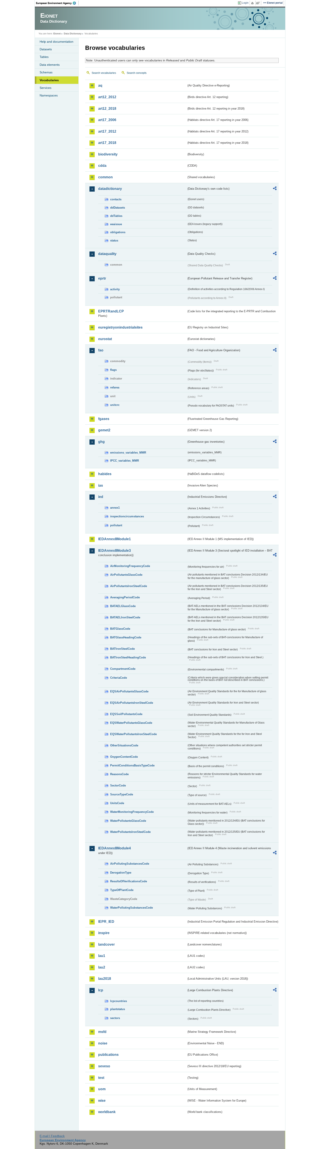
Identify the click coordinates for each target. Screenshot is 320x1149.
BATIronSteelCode (122, 648)
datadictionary (110, 189)
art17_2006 (107, 120)
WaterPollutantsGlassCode (128, 820)
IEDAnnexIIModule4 (114, 848)
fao (100, 350)
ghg (101, 442)
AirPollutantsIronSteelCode (128, 586)
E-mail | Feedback (52, 1136)
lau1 (101, 956)
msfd (102, 1032)
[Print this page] (253, 3)
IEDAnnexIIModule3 (114, 550)
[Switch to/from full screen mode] (258, 3)
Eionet (57, 33)
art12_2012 (107, 97)
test (101, 1078)
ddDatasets (117, 207)
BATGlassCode (120, 628)
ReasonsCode (119, 774)
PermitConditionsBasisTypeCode (132, 765)
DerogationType (120, 872)
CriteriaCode (118, 677)
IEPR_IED (106, 921)
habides (104, 474)
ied (100, 497)
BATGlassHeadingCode (125, 637)
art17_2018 (107, 143)
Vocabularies (49, 80)
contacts (115, 199)
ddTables (116, 216)
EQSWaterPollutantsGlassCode (131, 722)
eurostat (105, 339)
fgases (103, 419)
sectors (115, 1018)
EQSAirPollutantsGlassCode (129, 691)
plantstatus (117, 1009)
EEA (57, 3)
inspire (103, 933)
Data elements (50, 64)
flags (113, 369)
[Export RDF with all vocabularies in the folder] (274, 189)
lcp (100, 990)
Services (45, 87)
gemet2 (104, 430)
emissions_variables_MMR (128, 452)
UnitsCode (117, 803)
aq (100, 85)
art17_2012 (107, 131)
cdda (102, 165)
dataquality (107, 254)
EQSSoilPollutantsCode (126, 714)
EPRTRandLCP (111, 311)
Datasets (46, 49)
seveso (104, 1066)
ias (100, 485)
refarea (114, 387)
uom (102, 1089)
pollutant (116, 525)
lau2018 (104, 978)
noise (102, 1043)
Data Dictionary (72, 33)
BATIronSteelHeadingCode (128, 657)
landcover (106, 944)
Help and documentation (56, 41)
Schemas (46, 72)
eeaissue (116, 224)
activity (115, 289)
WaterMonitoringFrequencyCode (132, 811)
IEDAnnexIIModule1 (114, 539)
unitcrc (115, 405)
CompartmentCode (122, 668)
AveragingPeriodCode (125, 597)
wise (102, 1100)
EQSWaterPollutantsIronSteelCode (133, 734)
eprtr (102, 278)
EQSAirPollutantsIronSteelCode (131, 702)
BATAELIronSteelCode (125, 617)
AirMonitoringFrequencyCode (130, 566)
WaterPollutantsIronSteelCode (130, 831)
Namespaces (49, 95)
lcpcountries (118, 1001)
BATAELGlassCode (123, 606)
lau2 (101, 967)
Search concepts (137, 73)
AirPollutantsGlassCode (126, 574)
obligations (117, 232)
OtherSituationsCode (124, 745)
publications (108, 1054)
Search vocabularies (104, 73)
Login (245, 3)
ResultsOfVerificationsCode (128, 881)
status (114, 240)
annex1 (115, 507)
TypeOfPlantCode (121, 890)
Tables (44, 57)
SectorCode (118, 785)
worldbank (107, 1112)
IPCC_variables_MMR (124, 460)
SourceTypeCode (121, 794)
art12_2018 (107, 108)
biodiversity (108, 154)
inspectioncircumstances (127, 516)
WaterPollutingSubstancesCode (131, 907)
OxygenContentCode (124, 756)
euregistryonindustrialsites (120, 327)
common (105, 177)
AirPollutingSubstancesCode (129, 863)
